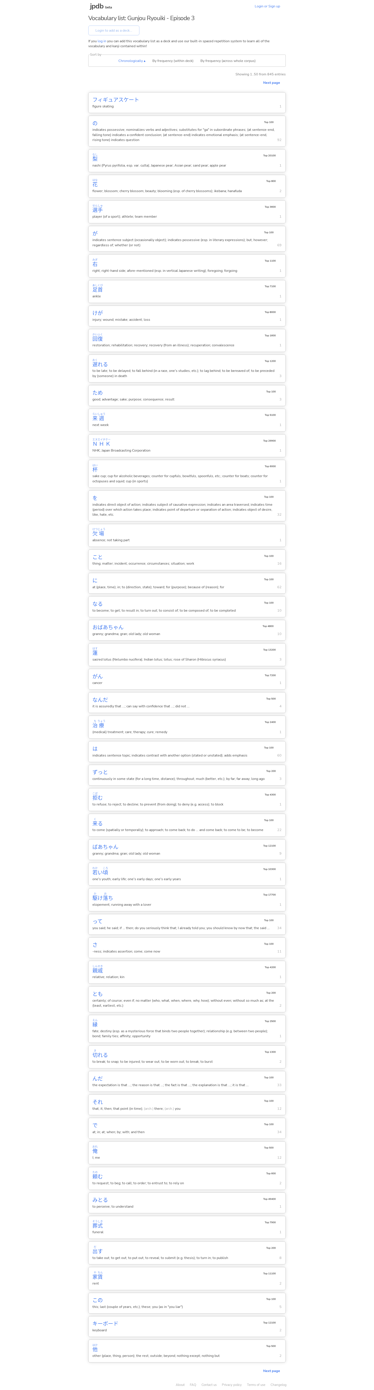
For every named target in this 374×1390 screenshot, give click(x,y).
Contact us (209, 1385)
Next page (271, 82)
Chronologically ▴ (131, 60)
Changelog (279, 1385)
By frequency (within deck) (172, 60)
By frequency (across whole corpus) (228, 60)
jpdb (96, 6)
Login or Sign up (267, 6)
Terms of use (256, 1385)
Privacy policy (232, 1385)
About (180, 1385)
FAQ (193, 1385)
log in (102, 41)
